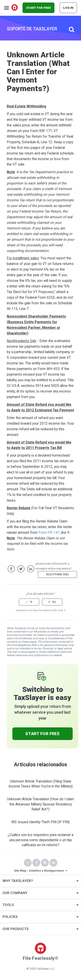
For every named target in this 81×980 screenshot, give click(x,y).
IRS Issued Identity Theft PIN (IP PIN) (40, 822)
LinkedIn (30, 568)
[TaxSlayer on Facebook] (36, 862)
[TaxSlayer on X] (28, 862)
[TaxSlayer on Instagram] (45, 862)
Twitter (20, 568)
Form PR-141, (49, 533)
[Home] (14, 7)
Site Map (20, 870)
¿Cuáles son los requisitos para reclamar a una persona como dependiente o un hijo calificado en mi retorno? (40, 840)
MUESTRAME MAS (57, 574)
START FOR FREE (38, 7)
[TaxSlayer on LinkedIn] (53, 862)
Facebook (11, 568)
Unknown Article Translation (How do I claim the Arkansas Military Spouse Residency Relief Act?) (40, 804)
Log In (68, 7)
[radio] (29, 602)
